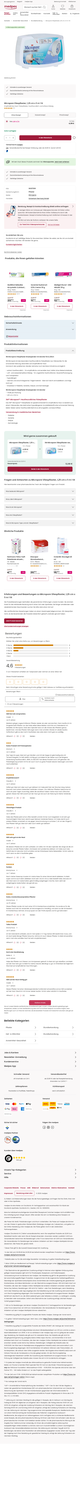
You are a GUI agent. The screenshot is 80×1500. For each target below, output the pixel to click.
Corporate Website (11, 1188)
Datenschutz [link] (45, 1188)
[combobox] (35, 7)
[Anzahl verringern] (6, 138)
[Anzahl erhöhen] (13, 138)
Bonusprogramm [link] (9, 2)
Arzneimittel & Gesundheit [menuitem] (24, 13)
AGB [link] (28, 1188)
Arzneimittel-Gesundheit (20, 21)
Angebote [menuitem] (75, 14)
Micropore (32, 195)
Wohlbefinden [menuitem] (36, 14)
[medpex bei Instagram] (48, 1127)
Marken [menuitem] (64, 14)
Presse (23, 1188)
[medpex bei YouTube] (52, 1127)
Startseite (7, 21)
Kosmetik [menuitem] (47, 14)
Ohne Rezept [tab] (16, 115)
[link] (7, 1139)
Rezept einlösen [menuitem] (7, 13)
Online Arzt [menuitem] (15, 13)
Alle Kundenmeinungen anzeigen (16, 626)
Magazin (19, 1)
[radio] (7, 121)
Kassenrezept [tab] (40, 115)
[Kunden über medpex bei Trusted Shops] (15, 1158)
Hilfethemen (72, 1)
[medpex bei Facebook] (44, 1127)
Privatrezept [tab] (64, 115)
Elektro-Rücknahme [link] (59, 1188)
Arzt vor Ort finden (53, 224)
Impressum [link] (8, 1193)
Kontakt (71, 1188)
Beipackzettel (13, 336)
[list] (40, 51)
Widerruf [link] (35, 1188)
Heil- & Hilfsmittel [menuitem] (55, 13)
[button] (32, 224)
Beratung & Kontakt (60, 1)
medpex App (28, 1)
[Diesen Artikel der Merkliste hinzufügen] (74, 137)
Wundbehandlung (36, 21)
